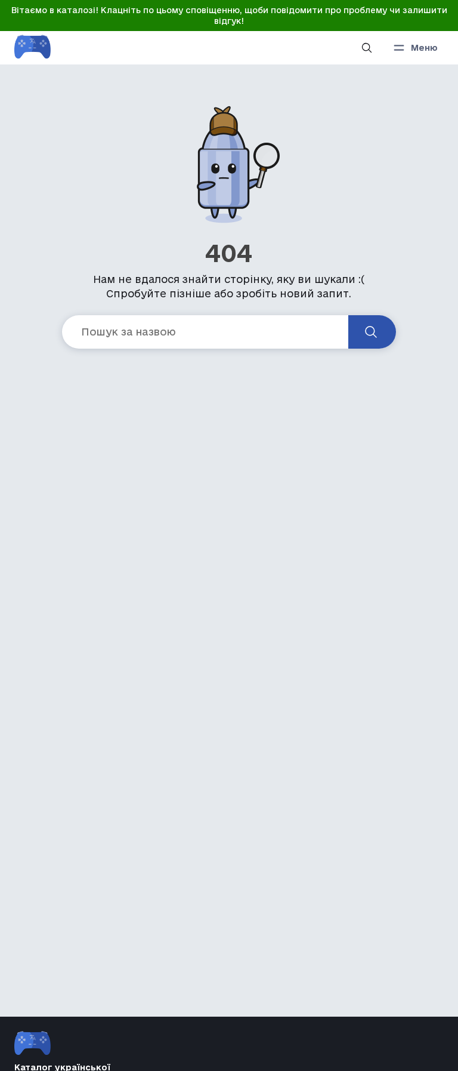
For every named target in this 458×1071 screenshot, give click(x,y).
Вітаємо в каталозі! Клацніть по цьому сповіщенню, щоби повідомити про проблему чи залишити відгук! (229, 15)
